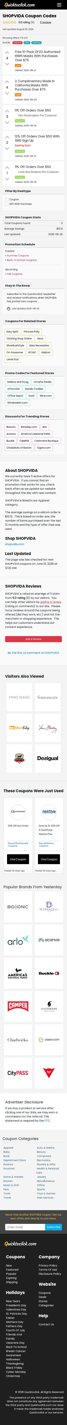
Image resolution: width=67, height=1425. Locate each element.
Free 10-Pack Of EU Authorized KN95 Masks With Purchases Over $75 (37, 56)
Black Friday (14, 1368)
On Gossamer (15, 352)
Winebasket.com (17, 402)
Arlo (44, 427)
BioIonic (11, 427)
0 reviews (45, 22)
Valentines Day (16, 1310)
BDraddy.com (29, 427)
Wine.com (46, 395)
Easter (10, 1318)
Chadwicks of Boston (19, 447)
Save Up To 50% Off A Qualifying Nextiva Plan (49, 829)
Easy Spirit (12, 331)
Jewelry (41, 1177)
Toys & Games (46, 1193)
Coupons (45, 1293)
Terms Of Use (48, 1270)
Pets (6, 1189)
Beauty (41, 1152)
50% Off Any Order (18, 825)
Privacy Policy (48, 1265)
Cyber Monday (16, 1372)
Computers (44, 1156)
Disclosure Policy (50, 1274)
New (27, 42)
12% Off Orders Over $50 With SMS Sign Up (37, 138)
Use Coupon (18, 859)
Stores (43, 1301)
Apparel (8, 1147)
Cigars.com (44, 447)
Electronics (43, 1160)
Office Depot (15, 395)
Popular (17, 42)
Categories (46, 1305)
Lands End (12, 359)
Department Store (14, 1160)
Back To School (16, 1347)
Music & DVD (11, 1185)
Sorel (31, 395)
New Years (13, 1301)
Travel (7, 1197)
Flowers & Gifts (46, 1164)
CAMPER (24, 441)
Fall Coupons (14, 274)
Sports (41, 1189)
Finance (8, 1164)
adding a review (50, 602)
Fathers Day (14, 1326)
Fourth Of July (15, 1330)
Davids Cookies (34, 389)
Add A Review (33, 639)
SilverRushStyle (15, 345)
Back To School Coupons (22, 260)
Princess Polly (32, 331)
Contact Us (46, 1324)
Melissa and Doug (17, 382)
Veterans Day (15, 1343)
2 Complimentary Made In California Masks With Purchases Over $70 (35, 85)
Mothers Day (14, 1322)
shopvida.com (14, 544)
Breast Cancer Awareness (16, 1353)
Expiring (36, 42)
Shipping (12, 1282)
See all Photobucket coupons (18, 844)
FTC (47, 1121)
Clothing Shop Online (19, 338)
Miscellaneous (45, 1181)
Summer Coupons (18, 255)
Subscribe (53, 1227)
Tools (6, 1193)
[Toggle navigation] (59, 4)
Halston (45, 352)
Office (41, 1185)
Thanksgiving (15, 1364)
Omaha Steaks (43, 382)
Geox (40, 338)
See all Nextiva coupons (46, 844)
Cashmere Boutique (46, 441)
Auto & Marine (45, 1147)
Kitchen (8, 1181)
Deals (42, 1297)
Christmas (13, 1376)
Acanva (11, 434)
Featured (12, 1270)
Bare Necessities (39, 345)
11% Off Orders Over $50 (33, 110)
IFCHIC (32, 352)
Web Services (45, 1197)
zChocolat (13, 389)
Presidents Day (16, 1305)
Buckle (10, 441)
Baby (6, 1152)
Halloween (13, 1359)
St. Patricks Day (16, 1314)
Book (6, 1156)
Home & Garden (13, 1177)
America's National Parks (35, 434)
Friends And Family (14, 1336)
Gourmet (9, 1168)
